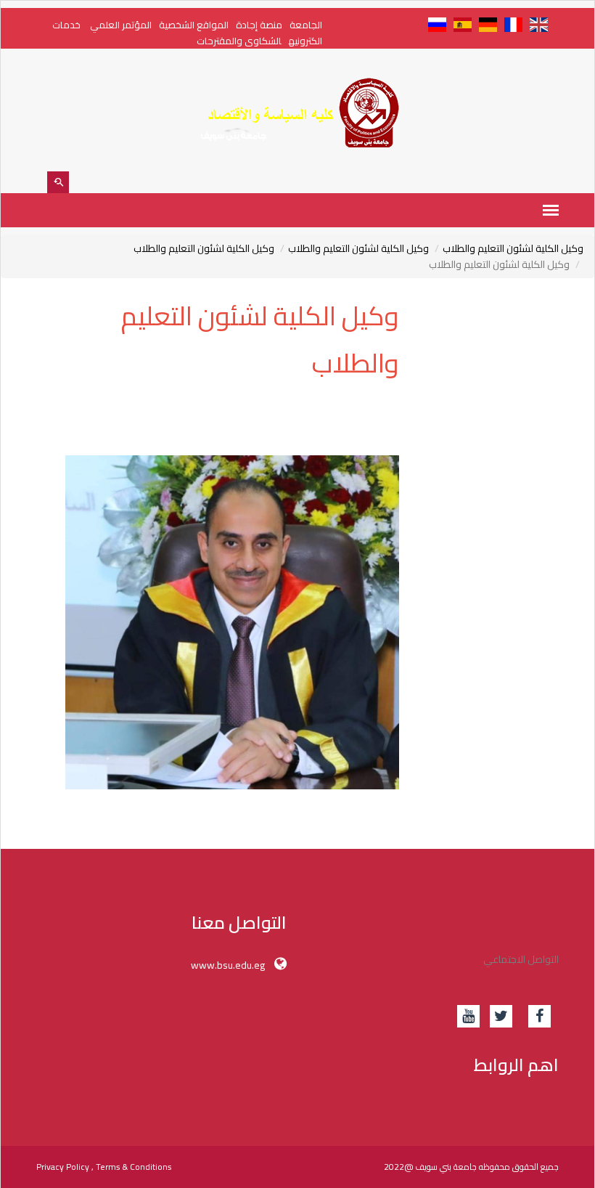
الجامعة (306, 24)
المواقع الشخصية (194, 24)
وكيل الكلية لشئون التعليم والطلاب (513, 248)
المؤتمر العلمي (120, 24)
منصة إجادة (259, 24)
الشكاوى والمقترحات (239, 40)
